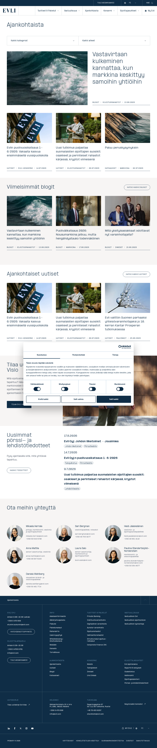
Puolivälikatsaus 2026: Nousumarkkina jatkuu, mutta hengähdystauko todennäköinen (78, 234)
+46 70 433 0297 (94, 710)
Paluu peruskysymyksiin (121, 147)
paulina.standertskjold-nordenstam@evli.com (134, 562)
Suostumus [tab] (42, 355)
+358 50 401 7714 (33, 587)
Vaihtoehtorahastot (95, 635)
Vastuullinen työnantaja (134, 624)
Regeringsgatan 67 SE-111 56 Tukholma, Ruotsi (98, 706)
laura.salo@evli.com (83, 560)
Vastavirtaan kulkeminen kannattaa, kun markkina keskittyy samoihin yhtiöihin (118, 68)
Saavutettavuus (143, 741)
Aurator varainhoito (95, 628)
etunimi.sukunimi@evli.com (18, 625)
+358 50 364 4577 (132, 566)
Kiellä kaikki (43, 399)
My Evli (151, 11)
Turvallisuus (54, 652)
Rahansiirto (54, 631)
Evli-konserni (25, 168)
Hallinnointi (129, 675)
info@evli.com (13, 653)
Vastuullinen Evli (131, 616)
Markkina (125, 168)
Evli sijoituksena (130, 664)
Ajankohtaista (91, 11)
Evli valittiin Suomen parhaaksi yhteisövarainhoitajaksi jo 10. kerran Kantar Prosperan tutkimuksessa (126, 323)
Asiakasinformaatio (58, 616)
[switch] (64, 389)
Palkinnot (121, 338)
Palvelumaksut (56, 628)
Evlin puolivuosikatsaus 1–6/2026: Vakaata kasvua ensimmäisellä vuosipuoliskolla (27, 151)
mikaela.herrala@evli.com (36, 536)
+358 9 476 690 (14, 621)
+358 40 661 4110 (132, 539)
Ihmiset (119, 247)
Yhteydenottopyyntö (21, 632)
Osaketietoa (129, 672)
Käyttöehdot (68, 741)
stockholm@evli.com (95, 714)
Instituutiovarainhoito (96, 620)
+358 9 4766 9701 (15, 649)
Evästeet (130, 741)
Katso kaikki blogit (137, 187)
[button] (107, 441)
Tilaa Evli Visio (19, 404)
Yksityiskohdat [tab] (78, 355)
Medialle (53, 645)
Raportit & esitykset (132, 668)
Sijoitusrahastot (112, 102)
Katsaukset (111, 168)
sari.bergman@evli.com (85, 534)
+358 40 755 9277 (83, 537)
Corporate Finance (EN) (97, 645)
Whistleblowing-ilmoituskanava (56, 640)
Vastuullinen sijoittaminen (135, 620)
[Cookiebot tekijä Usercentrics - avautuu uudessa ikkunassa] (120, 347)
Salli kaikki (113, 399)
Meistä (90, 664)
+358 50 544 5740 (34, 539)
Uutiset (11, 168)
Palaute (53, 624)
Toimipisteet (92, 668)
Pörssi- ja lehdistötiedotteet (136, 683)
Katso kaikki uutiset (136, 274)
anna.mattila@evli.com (35, 556)
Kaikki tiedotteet (19, 470)
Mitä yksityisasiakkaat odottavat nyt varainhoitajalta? (127, 232)
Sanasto (53, 649)
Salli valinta (78, 399)
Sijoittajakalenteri (131, 679)
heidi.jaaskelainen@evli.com (135, 536)
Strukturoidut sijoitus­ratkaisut (96, 640)
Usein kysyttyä (56, 635)
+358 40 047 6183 (34, 559)
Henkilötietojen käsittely (87, 741)
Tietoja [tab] (115, 355)
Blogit (95, 102)
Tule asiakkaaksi (105, 3)
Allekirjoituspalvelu (57, 620)
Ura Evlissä (91, 675)
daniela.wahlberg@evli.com (37, 584)
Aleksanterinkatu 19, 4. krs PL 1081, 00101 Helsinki (61, 706)
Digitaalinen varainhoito (97, 624)
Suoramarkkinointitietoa (113, 741)
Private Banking (93, 616)
